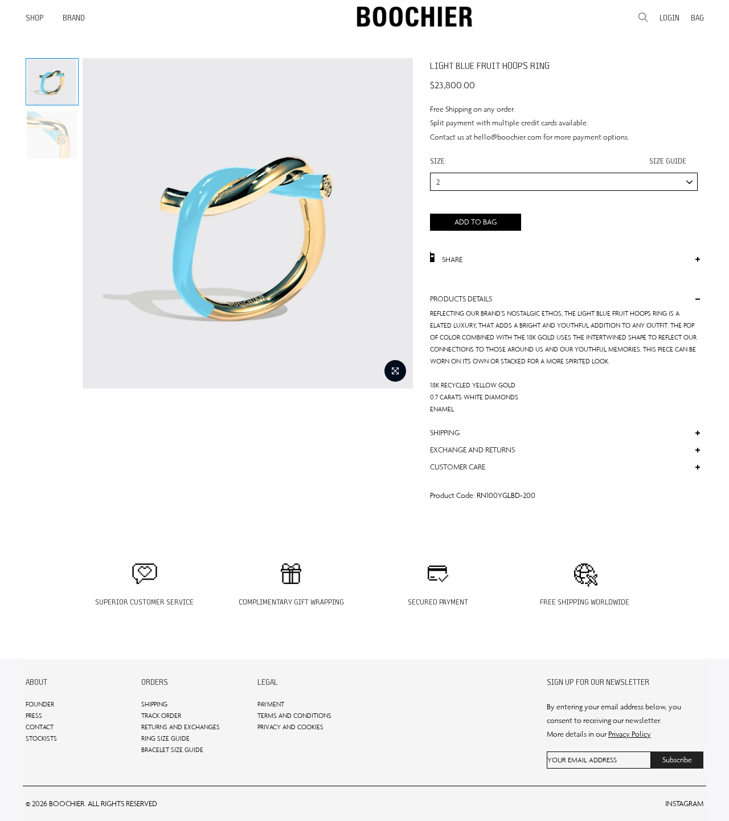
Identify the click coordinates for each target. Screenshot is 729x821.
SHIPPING (154, 704)
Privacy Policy (629, 734)
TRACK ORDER (161, 716)
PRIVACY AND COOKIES (290, 727)
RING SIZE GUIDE (165, 738)
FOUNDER (40, 704)
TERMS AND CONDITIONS (294, 716)
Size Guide (667, 161)
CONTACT (40, 727)
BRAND (74, 17)
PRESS (34, 716)
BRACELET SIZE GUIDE (172, 750)
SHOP (35, 17)
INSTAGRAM (684, 803)
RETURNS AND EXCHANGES (180, 727)
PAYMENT (270, 704)
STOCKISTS (41, 738)
